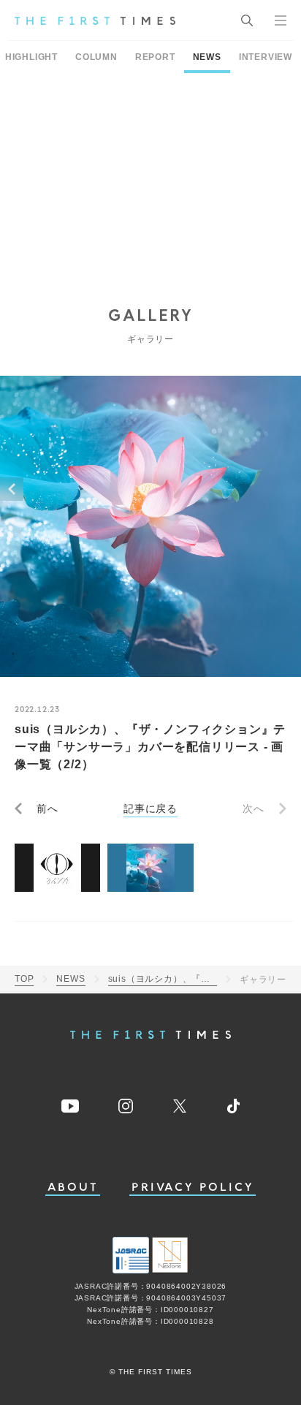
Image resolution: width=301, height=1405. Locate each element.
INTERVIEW (265, 57)
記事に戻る (150, 808)
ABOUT (73, 1187)
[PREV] (11, 489)
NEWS (207, 57)
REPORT (155, 57)
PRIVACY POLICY (193, 1187)
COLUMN (96, 57)
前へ (47, 808)
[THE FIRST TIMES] (95, 20)
